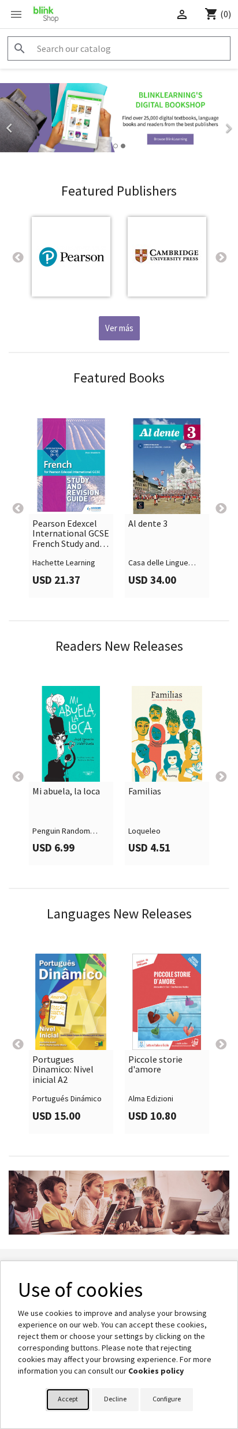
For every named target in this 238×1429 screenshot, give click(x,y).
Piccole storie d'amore (155, 1065)
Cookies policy (156, 1371)
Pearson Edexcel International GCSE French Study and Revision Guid (70, 534)
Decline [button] (115, 1398)
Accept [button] (68, 1398)
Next (220, 256)
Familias (144, 791)
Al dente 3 (148, 524)
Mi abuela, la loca (66, 791)
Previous (17, 256)
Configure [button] (167, 1398)
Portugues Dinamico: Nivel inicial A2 (63, 1070)
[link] (119, 124)
